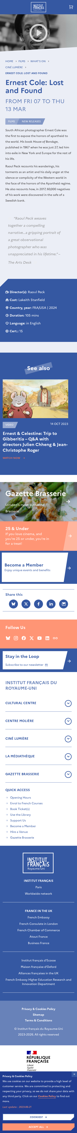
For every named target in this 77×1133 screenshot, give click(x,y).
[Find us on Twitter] (31, 638)
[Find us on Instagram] (15, 638)
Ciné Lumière (14, 67)
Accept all (36, 1127)
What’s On (38, 61)
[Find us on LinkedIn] (47, 638)
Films (22, 61)
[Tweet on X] (25, 604)
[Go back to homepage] (38, 7)
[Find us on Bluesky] (8, 638)
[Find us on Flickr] (55, 638)
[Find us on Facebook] (23, 638)
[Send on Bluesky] (13, 604)
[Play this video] (38, 32)
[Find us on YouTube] (39, 638)
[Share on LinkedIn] (51, 604)
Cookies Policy (47, 1096)
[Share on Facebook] (38, 604)
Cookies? (36, 1117)
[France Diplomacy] (38, 1061)
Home (9, 61)
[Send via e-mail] (63, 604)
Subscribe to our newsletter (24, 665)
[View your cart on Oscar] (71, 7)
